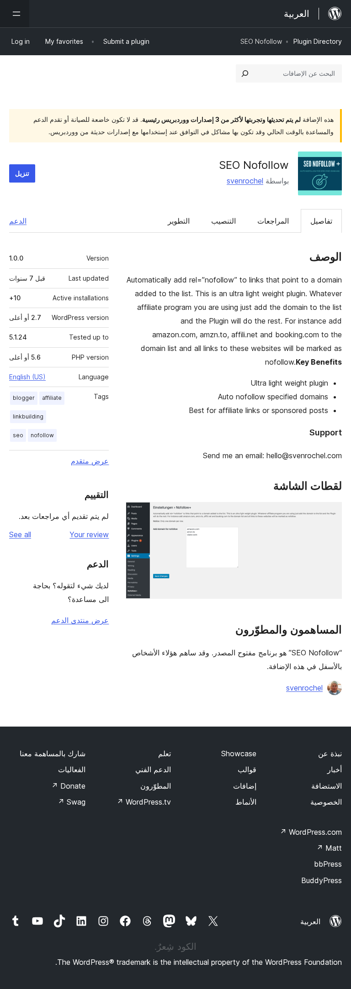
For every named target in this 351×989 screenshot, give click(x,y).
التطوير (179, 220)
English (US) (27, 377)
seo (18, 435)
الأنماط (245, 801)
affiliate (52, 397)
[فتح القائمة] (14, 13)
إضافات (244, 785)
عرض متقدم (90, 461)
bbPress (328, 864)
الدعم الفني (153, 769)
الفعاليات (71, 769)
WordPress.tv (144, 801)
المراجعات (273, 220)
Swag (71, 801)
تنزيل (22, 173)
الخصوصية (326, 801)
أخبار (334, 769)
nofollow (42, 435)
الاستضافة (326, 785)
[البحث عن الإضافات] (245, 73)
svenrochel (245, 180)
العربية (310, 921)
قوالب (247, 769)
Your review (89, 534)
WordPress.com (311, 832)
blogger (24, 397)
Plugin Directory (317, 41)
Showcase (238, 753)
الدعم (18, 220)
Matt (329, 848)
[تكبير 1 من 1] (329, 514)
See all (20, 534)
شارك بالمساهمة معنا (52, 753)
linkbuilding (28, 416)
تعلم (164, 753)
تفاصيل (321, 220)
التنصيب (223, 220)
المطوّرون (155, 785)
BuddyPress (321, 880)
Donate (68, 785)
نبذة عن (330, 753)
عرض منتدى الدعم (80, 620)
